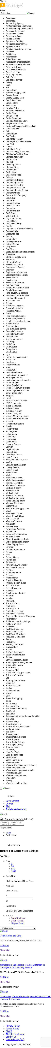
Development (12, 801)
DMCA (9, 1031)
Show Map (5, 950)
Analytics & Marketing (16, 809)
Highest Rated (17, 923)
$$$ (13, 868)
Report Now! (6, 828)
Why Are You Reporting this (16, 819)
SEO (8, 806)
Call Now (4, 945)
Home (8, 832)
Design (9, 803)
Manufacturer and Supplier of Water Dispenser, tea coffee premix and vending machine (22, 966)
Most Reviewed (18, 918)
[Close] (1, 817)
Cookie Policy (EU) (15, 1039)
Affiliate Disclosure (15, 1034)
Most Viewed (17, 921)
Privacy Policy (13, 1026)
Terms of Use (12, 1028)
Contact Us (11, 1036)
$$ (12, 866)
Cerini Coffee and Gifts (10, 936)
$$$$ (13, 871)
